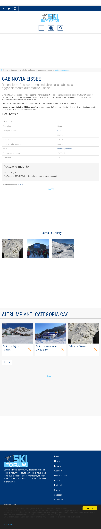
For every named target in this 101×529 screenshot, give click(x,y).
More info (8, 524)
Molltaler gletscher (27, 70)
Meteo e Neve (60, 475)
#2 (20, 185)
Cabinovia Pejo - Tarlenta (10, 348)
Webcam (58, 471)
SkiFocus (58, 499)
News (57, 461)
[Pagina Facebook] (3, 8)
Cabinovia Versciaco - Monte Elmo (46, 348)
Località (57, 466)
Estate (57, 480)
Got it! (90, 508)
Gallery (57, 490)
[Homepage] (50, 18)
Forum (57, 456)
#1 (18, 185)
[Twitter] (9, 8)
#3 (22, 185)
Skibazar (58, 495)
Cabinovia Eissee (77, 346)
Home (5, 70)
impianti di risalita (45, 70)
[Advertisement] (50, 51)
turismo (14, 70)
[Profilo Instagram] (15, 8)
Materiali (58, 485)
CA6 (59, 131)
